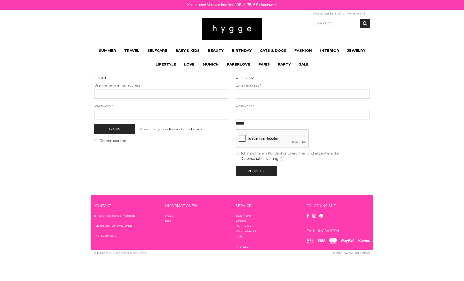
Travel (131, 50)
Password (103, 106)
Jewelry (356, 50)
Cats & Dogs (273, 50)
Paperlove (238, 64)
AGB (239, 236)
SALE (304, 64)
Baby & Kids (187, 50)
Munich (211, 64)
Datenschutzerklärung (259, 158)
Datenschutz (245, 226)
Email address (248, 85)
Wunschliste (323, 13)
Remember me (113, 140)
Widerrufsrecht (246, 231)
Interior (329, 50)
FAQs (169, 215)
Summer (107, 50)
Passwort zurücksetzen (185, 129)
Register (256, 171)
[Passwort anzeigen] (240, 123)
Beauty (216, 50)
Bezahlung (243, 215)
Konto (340, 13)
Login (115, 129)
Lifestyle (166, 64)
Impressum (244, 246)
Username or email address (118, 85)
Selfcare (157, 50)
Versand (241, 220)
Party (284, 64)
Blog (168, 220)
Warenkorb (356, 13)
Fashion (303, 50)
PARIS (264, 64)
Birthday (242, 50)
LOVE (189, 64)
